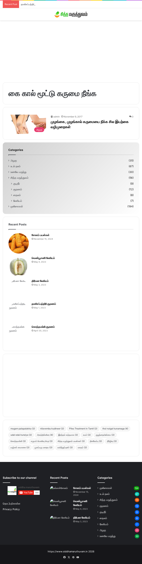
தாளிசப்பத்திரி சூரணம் (32, 4)
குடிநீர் (16, 183)
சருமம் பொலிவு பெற (42, 441)
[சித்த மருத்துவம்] (71, 14)
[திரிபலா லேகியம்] (19, 289)
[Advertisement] (71, 50)
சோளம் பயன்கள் (40, 235)
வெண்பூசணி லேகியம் (43, 257)
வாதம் (82, 447)
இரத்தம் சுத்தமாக (68, 434)
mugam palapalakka (23, 428)
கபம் (87, 434)
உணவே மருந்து (18, 171)
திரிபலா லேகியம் (40, 280)
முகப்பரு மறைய (43, 447)
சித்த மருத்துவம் (19, 177)
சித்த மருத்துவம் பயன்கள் (71, 441)
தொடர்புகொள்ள (11, 503)
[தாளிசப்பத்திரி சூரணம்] (19, 312)
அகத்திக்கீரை (45, 434)
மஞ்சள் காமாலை (20, 447)
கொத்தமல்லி (18, 441)
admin (56, 116)
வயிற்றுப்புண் (65, 447)
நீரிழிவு (112, 441)
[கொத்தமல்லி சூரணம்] (19, 335)
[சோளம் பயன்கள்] (19, 243)
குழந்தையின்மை (105, 434)
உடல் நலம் (16, 166)
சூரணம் (17, 189)
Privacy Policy (11, 509)
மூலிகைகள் (17, 206)
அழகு (14, 160)
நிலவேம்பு (96, 441)
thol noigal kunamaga (115, 428)
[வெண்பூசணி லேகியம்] (19, 266)
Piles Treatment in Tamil (83, 428)
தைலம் (17, 195)
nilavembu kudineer (52, 428)
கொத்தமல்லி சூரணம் (43, 326)
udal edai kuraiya (21, 434)
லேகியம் (17, 200)
